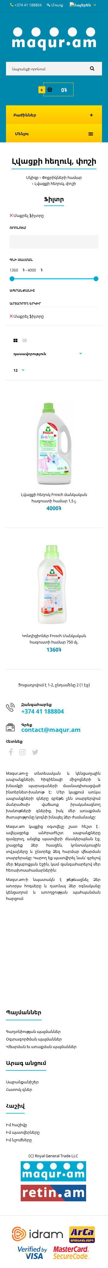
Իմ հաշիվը (16, 1124)
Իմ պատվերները (23, 1132)
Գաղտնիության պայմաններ (33, 1031)
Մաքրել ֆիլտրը (29, 215)
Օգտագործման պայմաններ (34, 1039)
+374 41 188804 (28, 5)
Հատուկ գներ (19, 1089)
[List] (24, 340)
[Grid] (15, 340)
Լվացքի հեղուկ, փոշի (55, 183)
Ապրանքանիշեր (22, 1082)
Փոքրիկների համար (62, 177)
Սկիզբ (32, 177)
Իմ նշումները (19, 1139)
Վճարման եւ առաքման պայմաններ (41, 1046)
